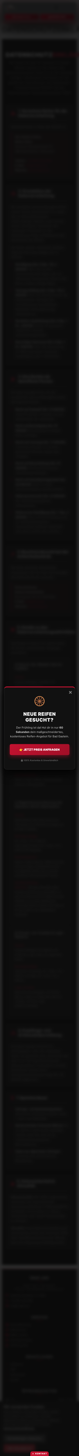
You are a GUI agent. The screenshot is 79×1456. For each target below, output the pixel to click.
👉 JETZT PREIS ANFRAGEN (39, 749)
